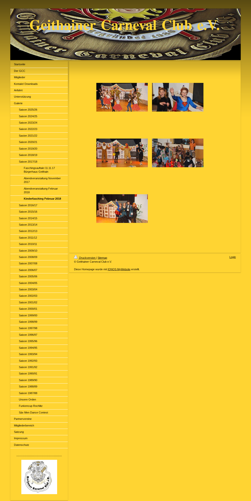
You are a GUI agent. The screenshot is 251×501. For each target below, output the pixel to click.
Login (232, 257)
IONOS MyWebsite (119, 269)
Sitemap (102, 257)
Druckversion (87, 257)
